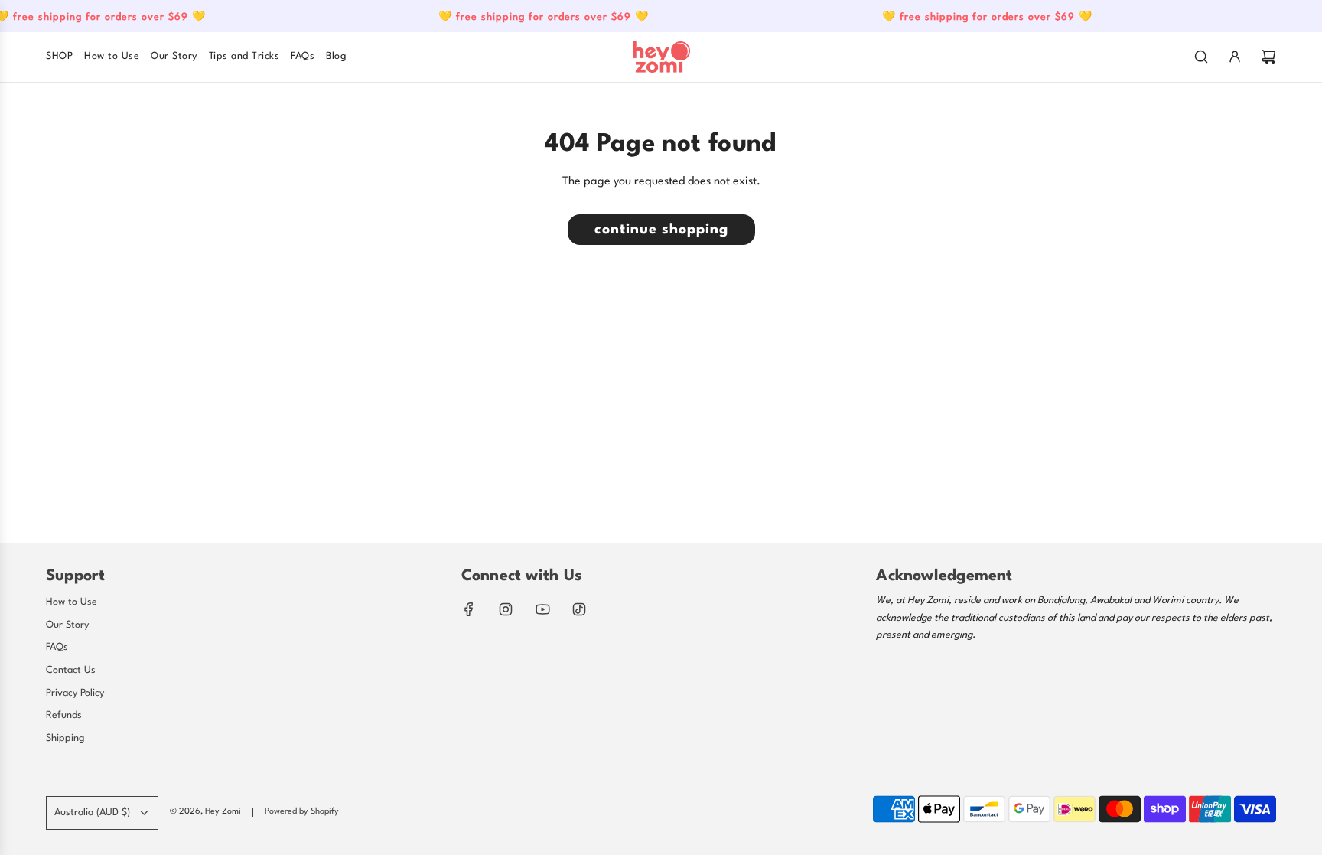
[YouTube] (542, 609)
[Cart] (1268, 56)
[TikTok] (579, 609)
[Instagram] (506, 609)
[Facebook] (469, 609)
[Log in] (1235, 56)
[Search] (1201, 56)
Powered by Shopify (302, 812)
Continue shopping (661, 230)
